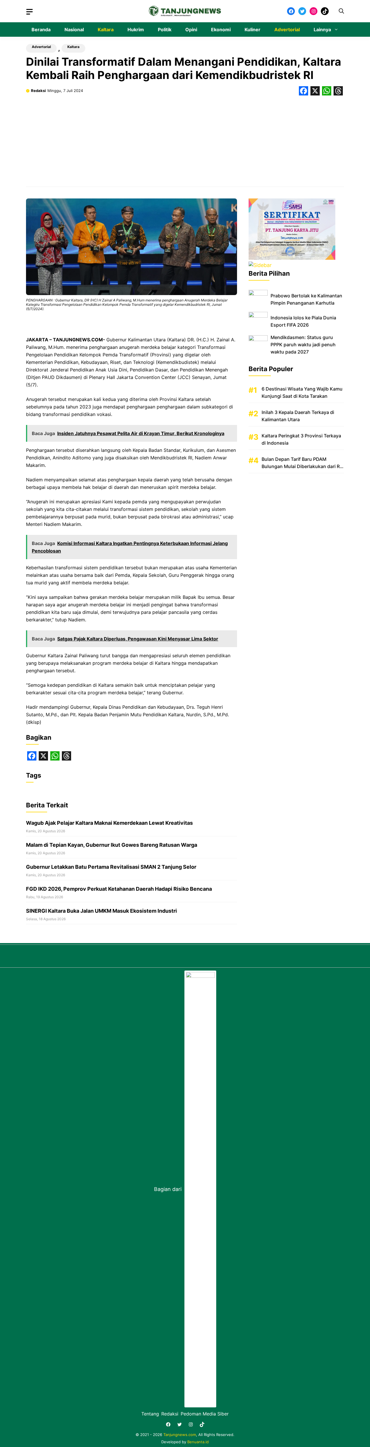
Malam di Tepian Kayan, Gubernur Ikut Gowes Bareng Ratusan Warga (111, 845)
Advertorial (287, 29)
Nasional (74, 29)
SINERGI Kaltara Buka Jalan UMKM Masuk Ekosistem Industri (101, 911)
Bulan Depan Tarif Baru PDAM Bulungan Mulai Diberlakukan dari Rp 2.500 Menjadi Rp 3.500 (302, 466)
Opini (191, 29)
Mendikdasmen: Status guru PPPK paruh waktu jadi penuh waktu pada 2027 (303, 344)
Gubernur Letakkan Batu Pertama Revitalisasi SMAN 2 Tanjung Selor (111, 867)
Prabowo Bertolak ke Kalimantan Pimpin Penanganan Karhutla (306, 299)
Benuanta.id (198, 1441)
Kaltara (106, 29)
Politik (164, 29)
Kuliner (252, 29)
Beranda (41, 29)
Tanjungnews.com (179, 1434)
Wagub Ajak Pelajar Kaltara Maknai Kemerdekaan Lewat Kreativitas (109, 823)
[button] (341, 11)
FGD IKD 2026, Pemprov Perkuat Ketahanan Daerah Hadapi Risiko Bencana (119, 889)
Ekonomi (221, 29)
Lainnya (322, 29)
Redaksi (38, 90)
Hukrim (135, 29)
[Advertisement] (185, 138)
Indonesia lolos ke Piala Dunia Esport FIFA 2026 (303, 321)
